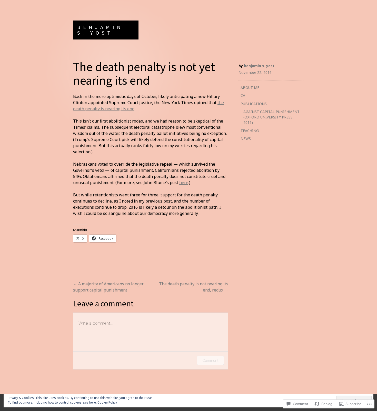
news (246, 138)
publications (254, 103)
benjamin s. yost (100, 30)
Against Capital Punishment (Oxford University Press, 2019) (271, 117)
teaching (250, 130)
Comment (210, 360)
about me (250, 87)
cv (243, 95)
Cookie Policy (107, 402)
